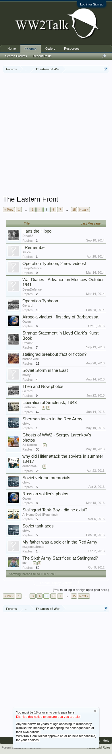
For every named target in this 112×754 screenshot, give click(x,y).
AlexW (26, 252)
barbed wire (30, 359)
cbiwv (26, 423)
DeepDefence (32, 268)
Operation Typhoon (40, 301)
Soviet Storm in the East (45, 370)
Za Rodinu (29, 444)
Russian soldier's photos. (45, 494)
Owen (26, 321)
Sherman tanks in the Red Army (52, 419)
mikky (26, 375)
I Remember (34, 247)
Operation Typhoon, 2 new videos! (54, 263)
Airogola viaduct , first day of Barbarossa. (60, 317)
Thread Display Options (56, 583)
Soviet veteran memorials (46, 477)
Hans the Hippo (36, 231)
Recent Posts (42, 56)
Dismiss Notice (95, 711)
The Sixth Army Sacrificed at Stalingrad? (60, 558)
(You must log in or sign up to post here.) (81, 589)
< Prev (8, 209)
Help (106, 740)
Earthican (29, 407)
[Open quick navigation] (105, 69)
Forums (30, 49)
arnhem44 (29, 466)
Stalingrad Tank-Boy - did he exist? (54, 510)
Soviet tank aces (38, 526)
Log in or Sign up (91, 4)
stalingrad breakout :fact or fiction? (54, 354)
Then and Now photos (42, 386)
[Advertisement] (56, 135)
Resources (72, 48)
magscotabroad (33, 546)
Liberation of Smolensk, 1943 (49, 402)
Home (11, 48)
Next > (83, 209)
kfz (24, 562)
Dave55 (27, 235)
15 (74, 209)
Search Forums (16, 56)
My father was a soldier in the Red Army (59, 542)
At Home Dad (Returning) (40, 514)
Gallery (50, 48)
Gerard (27, 305)
